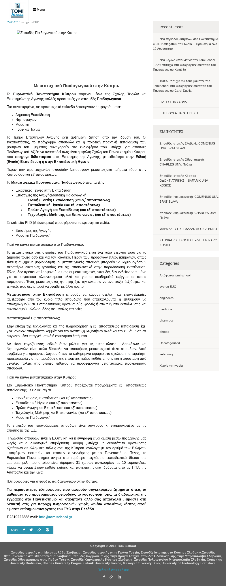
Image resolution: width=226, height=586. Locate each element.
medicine (166, 309)
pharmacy (166, 320)
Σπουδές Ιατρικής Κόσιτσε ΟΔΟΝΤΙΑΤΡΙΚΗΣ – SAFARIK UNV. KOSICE (184, 180)
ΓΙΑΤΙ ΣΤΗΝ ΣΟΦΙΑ (173, 102)
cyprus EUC (32, 22)
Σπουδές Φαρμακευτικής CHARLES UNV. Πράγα (188, 215)
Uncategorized (170, 343)
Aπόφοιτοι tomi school (175, 275)
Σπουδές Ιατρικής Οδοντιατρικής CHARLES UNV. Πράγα (182, 162)
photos (164, 331)
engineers (166, 298)
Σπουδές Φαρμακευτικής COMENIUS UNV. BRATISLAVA (189, 199)
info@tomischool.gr (55, 517)
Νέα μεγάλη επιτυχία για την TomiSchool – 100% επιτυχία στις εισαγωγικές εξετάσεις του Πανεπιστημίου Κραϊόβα (185, 64)
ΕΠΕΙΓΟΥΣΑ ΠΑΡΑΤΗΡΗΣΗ (179, 113)
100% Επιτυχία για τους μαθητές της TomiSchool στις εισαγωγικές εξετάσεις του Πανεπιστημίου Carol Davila (182, 85)
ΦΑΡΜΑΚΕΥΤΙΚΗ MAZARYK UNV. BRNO (188, 229)
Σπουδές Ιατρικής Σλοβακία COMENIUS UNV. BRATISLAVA (187, 146)
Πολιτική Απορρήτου (113, 569)
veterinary (166, 354)
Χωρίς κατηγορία (171, 365)
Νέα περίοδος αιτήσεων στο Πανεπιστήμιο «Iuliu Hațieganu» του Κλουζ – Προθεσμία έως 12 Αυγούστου (185, 43)
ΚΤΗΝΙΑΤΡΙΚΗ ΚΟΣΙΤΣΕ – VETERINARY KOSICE (188, 242)
